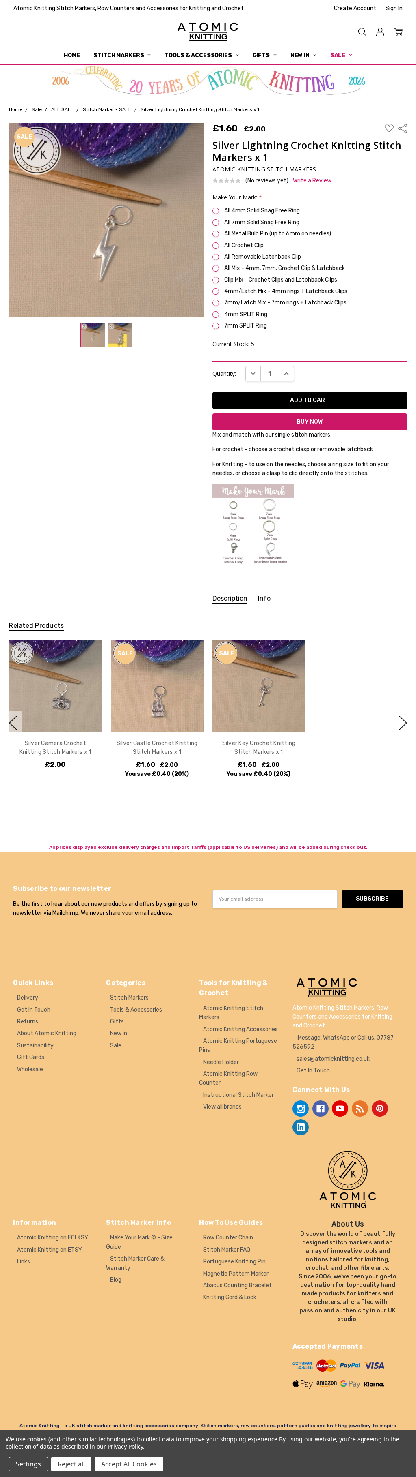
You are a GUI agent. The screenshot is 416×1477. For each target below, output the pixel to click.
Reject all (71, 1464)
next (403, 723)
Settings (28, 1464)
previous (13, 723)
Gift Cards (30, 1057)
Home (72, 55)
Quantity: (224, 373)
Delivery (27, 997)
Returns (27, 1021)
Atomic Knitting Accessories (240, 1029)
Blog (115, 1279)
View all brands (222, 1106)
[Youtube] (340, 1108)
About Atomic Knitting (46, 1033)
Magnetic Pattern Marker (236, 1273)
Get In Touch (33, 1009)
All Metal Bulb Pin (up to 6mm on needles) (277, 233)
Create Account (355, 8)
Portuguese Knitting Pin (234, 1261)
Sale (338, 55)
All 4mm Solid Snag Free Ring (262, 210)
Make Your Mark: (237, 197)
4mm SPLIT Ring (245, 314)
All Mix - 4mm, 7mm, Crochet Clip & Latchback (284, 268)
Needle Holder (221, 1062)
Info (264, 598)
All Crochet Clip (244, 245)
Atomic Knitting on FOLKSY (52, 1237)
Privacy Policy (125, 1446)
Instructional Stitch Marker (238, 1095)
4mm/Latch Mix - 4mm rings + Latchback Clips (285, 291)
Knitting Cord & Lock (229, 1297)
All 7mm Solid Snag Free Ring (261, 222)
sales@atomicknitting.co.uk (333, 1058)
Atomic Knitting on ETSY (49, 1249)
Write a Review (312, 181)
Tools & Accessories (199, 55)
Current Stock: (233, 344)
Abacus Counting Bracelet (237, 1285)
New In (300, 55)
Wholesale (30, 1069)
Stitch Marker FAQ (226, 1249)
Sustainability (35, 1045)
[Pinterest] (380, 1108)
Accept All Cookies (129, 1464)
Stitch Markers (119, 55)
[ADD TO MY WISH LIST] (87, 667)
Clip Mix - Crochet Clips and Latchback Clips (280, 279)
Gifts (262, 55)
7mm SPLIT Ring (245, 325)
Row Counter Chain (228, 1237)
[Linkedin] (300, 1127)
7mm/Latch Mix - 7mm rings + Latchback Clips (285, 302)
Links (23, 1261)
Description (229, 598)
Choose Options (55, 715)
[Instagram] (300, 1108)
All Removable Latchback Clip (262, 256)
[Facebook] (320, 1108)
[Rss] (360, 1108)
